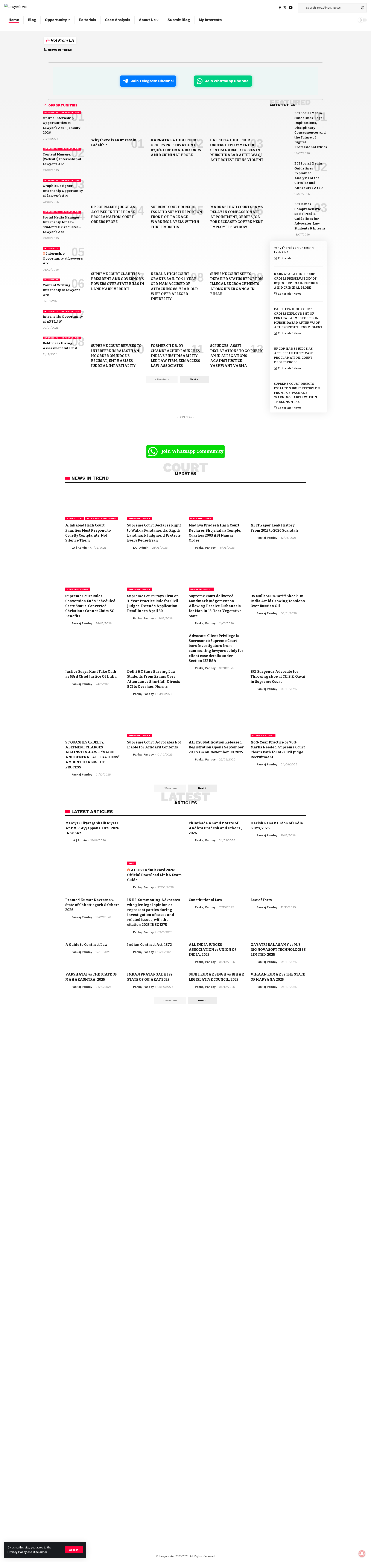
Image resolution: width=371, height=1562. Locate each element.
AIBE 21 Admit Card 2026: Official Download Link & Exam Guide (154, 875)
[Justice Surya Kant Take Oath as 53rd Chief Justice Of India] (93, 650)
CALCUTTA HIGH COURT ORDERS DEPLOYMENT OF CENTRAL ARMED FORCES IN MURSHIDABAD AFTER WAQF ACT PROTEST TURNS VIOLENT (236, 150)
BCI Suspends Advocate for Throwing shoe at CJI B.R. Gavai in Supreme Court (278, 676)
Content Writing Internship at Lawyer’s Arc (61, 290)
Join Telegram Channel (152, 80)
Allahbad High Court (102, 518)
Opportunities (70, 113)
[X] (285, 8)
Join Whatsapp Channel (227, 80)
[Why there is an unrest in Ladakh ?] (117, 119)
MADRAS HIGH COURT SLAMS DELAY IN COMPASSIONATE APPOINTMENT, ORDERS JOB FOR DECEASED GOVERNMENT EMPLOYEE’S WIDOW (236, 217)
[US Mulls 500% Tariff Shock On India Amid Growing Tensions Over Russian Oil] (278, 574)
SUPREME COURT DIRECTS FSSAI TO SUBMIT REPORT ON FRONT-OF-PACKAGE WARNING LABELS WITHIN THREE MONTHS (176, 217)
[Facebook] (280, 8)
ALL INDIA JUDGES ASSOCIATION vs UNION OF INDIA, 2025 (213, 950)
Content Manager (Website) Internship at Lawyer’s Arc (62, 159)
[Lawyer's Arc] (15, 8)
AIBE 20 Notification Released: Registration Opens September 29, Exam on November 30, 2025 (216, 747)
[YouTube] (291, 8)
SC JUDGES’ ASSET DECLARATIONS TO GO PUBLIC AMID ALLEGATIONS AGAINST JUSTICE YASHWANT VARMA (236, 356)
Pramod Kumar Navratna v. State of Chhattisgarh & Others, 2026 (92, 905)
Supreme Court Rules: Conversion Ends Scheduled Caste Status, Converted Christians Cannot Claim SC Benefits (90, 606)
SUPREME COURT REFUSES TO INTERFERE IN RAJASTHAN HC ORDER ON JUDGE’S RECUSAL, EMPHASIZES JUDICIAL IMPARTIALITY (116, 356)
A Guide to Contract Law (86, 945)
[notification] (351, 20)
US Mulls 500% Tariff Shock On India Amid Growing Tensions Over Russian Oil (278, 601)
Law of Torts (261, 900)
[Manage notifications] (362, 1553)
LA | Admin (79, 547)
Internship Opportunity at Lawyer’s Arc (63, 258)
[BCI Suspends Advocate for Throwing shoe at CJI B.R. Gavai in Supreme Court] (278, 650)
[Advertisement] (143, 1022)
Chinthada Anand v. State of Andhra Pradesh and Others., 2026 (215, 828)
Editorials (284, 258)
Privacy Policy (17, 1552)
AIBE (131, 863)
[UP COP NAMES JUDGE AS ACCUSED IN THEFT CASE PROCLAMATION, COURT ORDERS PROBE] (117, 186)
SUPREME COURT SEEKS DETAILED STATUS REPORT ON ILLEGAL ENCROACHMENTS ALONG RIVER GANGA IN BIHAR (236, 284)
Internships (51, 113)
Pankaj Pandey (205, 547)
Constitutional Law (205, 900)
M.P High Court (201, 518)
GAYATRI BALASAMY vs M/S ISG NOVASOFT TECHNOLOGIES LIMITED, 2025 (278, 950)
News (297, 293)
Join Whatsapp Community (192, 451)
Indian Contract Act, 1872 (149, 945)
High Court (75, 518)
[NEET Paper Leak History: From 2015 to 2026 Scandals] (278, 503)
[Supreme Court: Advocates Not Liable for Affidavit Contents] (154, 720)
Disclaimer (40, 1552)
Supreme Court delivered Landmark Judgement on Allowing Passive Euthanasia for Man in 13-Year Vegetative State (215, 606)
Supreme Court (140, 518)
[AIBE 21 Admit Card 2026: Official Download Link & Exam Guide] (154, 843)
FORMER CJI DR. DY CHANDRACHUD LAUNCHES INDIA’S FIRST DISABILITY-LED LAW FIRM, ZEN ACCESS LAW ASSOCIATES (175, 356)
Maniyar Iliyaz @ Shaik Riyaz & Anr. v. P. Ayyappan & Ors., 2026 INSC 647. (92, 828)
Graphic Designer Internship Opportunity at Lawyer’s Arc (63, 190)
